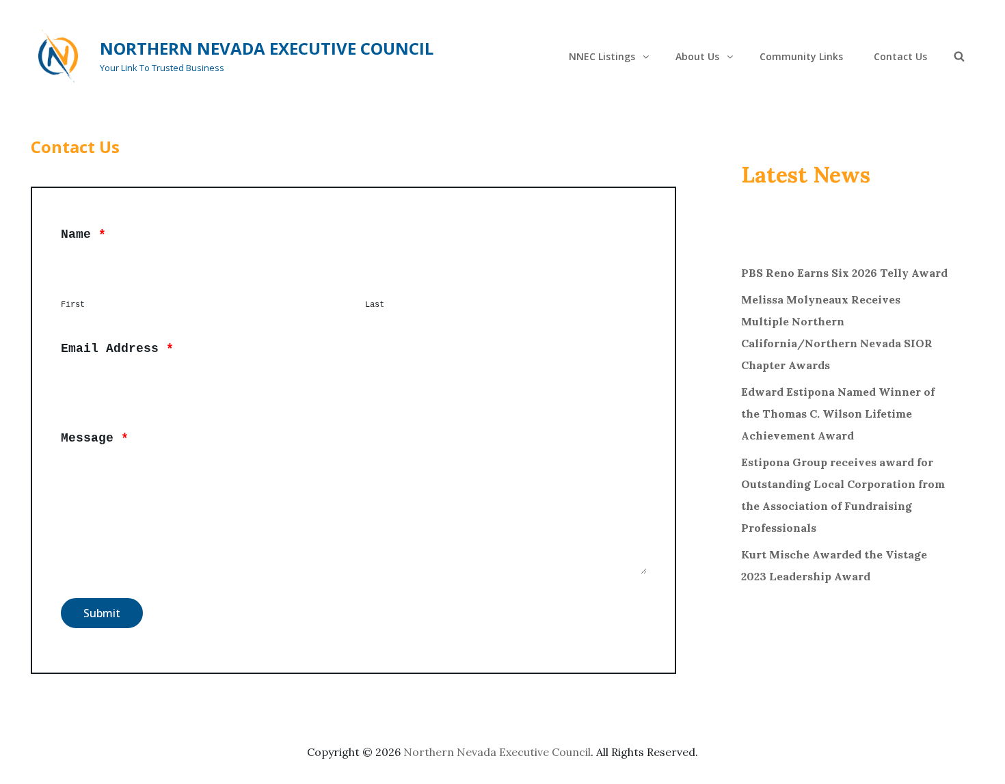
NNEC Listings (602, 56)
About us (697, 56)
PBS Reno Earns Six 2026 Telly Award (844, 273)
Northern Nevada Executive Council (266, 48)
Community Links (801, 56)
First (73, 305)
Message (95, 438)
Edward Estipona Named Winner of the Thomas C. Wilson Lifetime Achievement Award (838, 413)
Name (83, 234)
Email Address (117, 348)
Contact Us (900, 56)
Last (374, 305)
